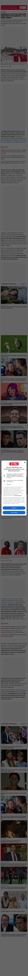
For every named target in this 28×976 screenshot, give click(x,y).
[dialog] (14, 488)
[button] (14, 484)
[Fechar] (24, 462)
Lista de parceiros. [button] (18, 495)
